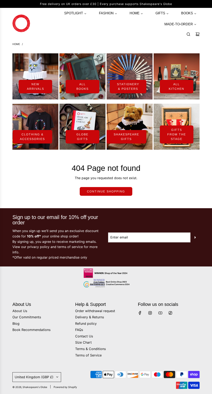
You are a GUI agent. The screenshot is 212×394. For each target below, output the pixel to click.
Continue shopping (106, 191)
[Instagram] (150, 312)
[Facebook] (140, 312)
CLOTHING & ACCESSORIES (32, 137)
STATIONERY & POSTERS (128, 86)
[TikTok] (170, 312)
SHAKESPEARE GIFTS (126, 137)
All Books (82, 86)
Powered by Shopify (65, 387)
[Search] (188, 34)
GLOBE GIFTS (82, 137)
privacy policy (38, 247)
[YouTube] (160, 312)
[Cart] (197, 34)
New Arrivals (35, 86)
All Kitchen (176, 86)
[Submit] (195, 237)
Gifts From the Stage (176, 134)
